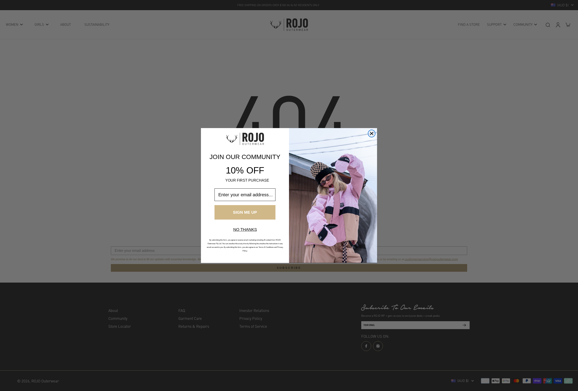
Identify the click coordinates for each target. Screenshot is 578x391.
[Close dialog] (371, 133)
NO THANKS (245, 229)
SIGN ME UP (245, 212)
